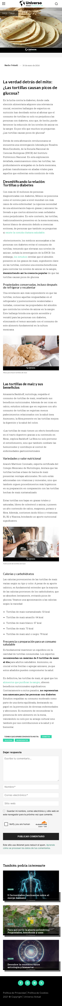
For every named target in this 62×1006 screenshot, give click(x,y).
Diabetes (46, 737)
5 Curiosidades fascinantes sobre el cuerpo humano (28, 896)
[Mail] (34, 983)
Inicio (4, 13)
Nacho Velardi (11, 65)
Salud (11, 13)
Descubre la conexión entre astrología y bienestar (24, 966)
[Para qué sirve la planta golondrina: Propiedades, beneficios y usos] (31, 920)
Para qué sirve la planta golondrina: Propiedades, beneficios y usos (29, 931)
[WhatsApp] (29, 73)
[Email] (43, 73)
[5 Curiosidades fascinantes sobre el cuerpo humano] (31, 886)
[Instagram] (27, 983)
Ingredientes (22, 740)
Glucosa (8, 740)
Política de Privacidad (14, 992)
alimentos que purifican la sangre (21, 682)
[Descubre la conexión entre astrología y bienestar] (31, 955)
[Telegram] (36, 73)
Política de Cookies (38, 992)
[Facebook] (15, 73)
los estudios (20, 256)
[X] (22, 73)
